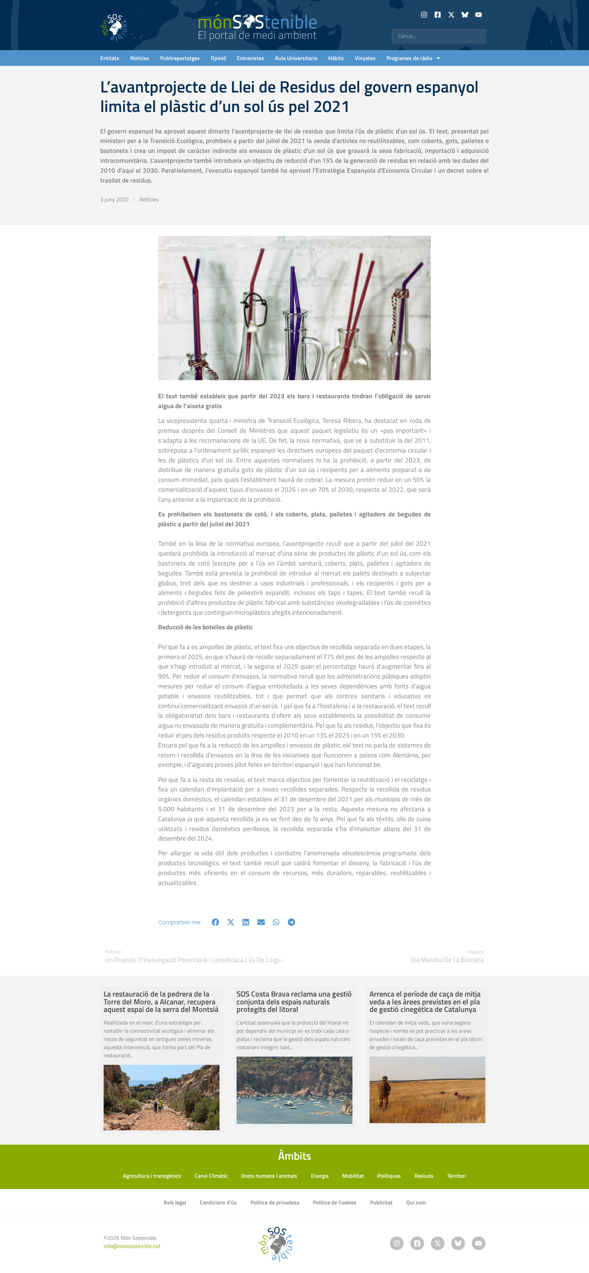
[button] (216, 922)
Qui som (416, 1202)
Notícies (139, 58)
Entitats (109, 58)
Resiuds (424, 1176)
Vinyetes (365, 58)
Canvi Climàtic (211, 1176)
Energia (320, 1176)
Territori (456, 1176)
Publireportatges (180, 58)
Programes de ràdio (409, 58)
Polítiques (389, 1176)
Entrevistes (250, 58)
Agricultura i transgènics (152, 1176)
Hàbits (336, 58)
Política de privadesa (275, 1202)
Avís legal (175, 1202)
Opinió (218, 58)
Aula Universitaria (296, 58)
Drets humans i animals (269, 1176)
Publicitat (381, 1202)
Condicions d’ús (218, 1202)
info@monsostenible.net (132, 1246)
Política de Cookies (335, 1202)
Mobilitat (353, 1176)
